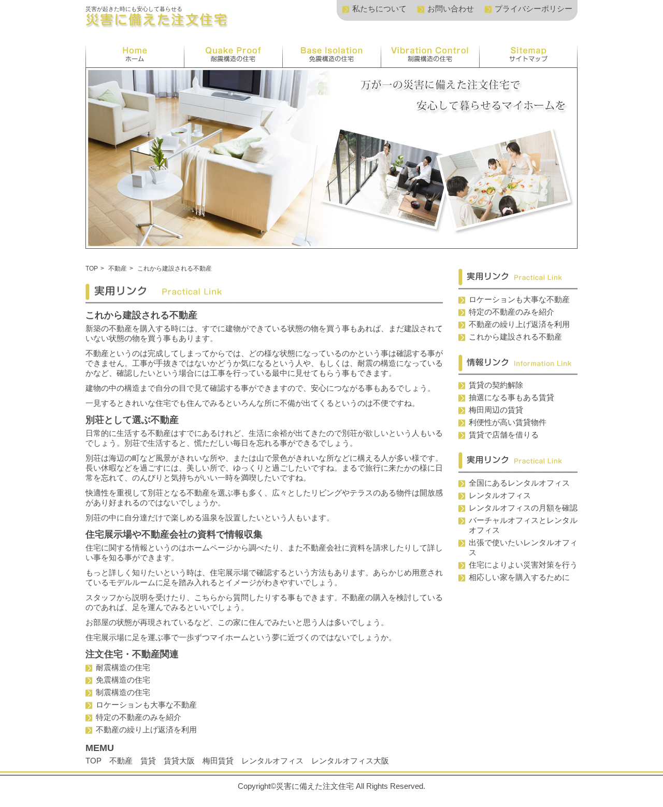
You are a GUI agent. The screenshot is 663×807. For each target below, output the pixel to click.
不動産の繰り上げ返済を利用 (146, 729)
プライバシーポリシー (533, 8)
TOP (91, 268)
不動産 (117, 268)
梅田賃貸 (218, 760)
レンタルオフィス (272, 760)
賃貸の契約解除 (496, 384)
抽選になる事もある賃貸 (511, 397)
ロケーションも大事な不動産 (146, 704)
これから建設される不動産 (515, 336)
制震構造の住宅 (123, 692)
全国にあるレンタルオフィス (519, 482)
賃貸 (148, 760)
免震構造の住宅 (123, 679)
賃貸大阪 (179, 760)
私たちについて (379, 8)
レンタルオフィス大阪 (350, 760)
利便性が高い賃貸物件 (507, 422)
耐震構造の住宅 (123, 667)
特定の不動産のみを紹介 (138, 717)
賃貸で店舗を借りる (504, 434)
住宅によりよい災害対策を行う (523, 564)
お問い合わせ (450, 8)
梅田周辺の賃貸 (496, 409)
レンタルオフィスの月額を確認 (523, 507)
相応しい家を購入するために (519, 577)
